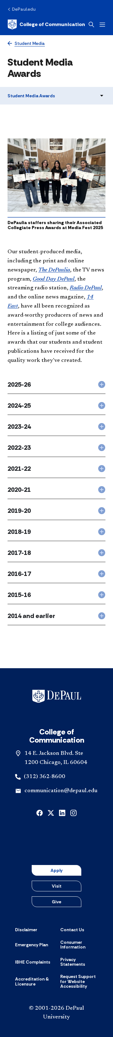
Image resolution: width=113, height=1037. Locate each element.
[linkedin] (62, 812)
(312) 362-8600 (44, 777)
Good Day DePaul (53, 279)
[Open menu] (102, 25)
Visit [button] (57, 886)
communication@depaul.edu (60, 791)
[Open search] (91, 24)
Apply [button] (56, 870)
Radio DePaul (86, 288)
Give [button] (56, 902)
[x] (51, 812)
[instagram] (73, 812)
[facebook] (39, 812)
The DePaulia (54, 270)
